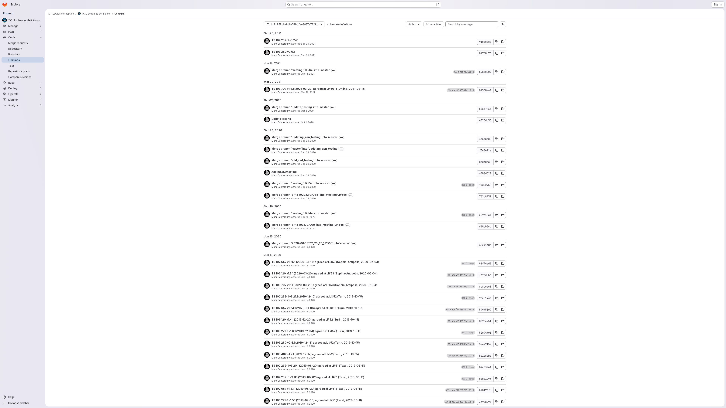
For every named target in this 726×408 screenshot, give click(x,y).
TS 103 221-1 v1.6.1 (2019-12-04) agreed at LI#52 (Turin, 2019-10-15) (316, 331)
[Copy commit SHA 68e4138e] (497, 245)
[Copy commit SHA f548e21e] (497, 150)
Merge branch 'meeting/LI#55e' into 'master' (300, 183)
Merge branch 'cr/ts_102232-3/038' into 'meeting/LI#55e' (309, 194)
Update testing (281, 118)
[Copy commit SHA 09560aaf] (497, 90)
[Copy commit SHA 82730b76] (497, 53)
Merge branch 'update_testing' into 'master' (300, 107)
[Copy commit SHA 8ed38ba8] (497, 162)
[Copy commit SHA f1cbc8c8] (497, 42)
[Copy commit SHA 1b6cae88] (497, 139)
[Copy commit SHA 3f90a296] (497, 402)
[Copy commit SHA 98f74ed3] (497, 263)
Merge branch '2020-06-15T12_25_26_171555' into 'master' (310, 243)
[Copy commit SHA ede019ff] (497, 379)
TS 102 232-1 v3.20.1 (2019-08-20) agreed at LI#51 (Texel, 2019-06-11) (318, 365)
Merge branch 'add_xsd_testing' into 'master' (301, 160)
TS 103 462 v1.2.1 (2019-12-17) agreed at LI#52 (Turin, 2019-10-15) (315, 354)
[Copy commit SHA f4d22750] (497, 185)
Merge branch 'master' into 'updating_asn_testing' (304, 148)
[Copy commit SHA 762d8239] (497, 196)
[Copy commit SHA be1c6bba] (497, 356)
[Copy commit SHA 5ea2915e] (497, 344)
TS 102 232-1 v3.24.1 (285, 40)
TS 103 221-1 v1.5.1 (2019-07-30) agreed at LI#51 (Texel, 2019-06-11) (316, 400)
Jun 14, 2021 (307, 73)
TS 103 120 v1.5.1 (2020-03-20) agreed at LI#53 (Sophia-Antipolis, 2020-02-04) (324, 273)
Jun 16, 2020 (308, 247)
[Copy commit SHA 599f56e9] (497, 310)
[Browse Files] (503, 42)
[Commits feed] (503, 24)
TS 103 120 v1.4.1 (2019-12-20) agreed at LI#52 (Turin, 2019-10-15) (315, 319)
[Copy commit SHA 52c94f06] (497, 333)
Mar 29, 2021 (308, 92)
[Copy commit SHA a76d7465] (497, 109)
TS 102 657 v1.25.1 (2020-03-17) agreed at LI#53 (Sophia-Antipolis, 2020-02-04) (325, 262)
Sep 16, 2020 (308, 217)
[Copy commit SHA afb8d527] (497, 173)
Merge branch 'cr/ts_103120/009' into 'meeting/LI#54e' (307, 224)
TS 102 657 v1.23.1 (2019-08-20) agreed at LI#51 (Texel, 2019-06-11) (316, 388)
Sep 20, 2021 (308, 43)
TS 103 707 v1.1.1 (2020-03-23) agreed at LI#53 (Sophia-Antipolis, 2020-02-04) (324, 285)
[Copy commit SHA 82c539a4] (497, 367)
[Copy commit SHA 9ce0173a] (497, 298)
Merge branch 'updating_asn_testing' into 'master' (304, 137)
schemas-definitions (339, 24)
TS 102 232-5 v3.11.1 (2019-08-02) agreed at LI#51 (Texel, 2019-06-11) (317, 377)
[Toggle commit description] (333, 70)
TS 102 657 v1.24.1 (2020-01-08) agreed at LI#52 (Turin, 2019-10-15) (316, 308)
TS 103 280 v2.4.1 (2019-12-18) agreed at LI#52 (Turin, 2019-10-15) (315, 342)
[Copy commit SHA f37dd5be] (497, 275)
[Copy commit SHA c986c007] (497, 72)
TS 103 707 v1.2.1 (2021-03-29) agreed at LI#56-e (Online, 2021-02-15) (318, 88)
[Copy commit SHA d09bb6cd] (497, 226)
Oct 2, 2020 (307, 110)
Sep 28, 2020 (308, 140)
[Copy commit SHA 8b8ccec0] (497, 287)
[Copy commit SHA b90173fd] (497, 390)
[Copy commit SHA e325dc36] (497, 120)
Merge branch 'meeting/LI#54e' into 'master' (300, 213)
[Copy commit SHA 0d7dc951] (497, 321)
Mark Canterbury (280, 43)
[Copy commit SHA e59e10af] (497, 215)
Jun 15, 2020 (308, 265)
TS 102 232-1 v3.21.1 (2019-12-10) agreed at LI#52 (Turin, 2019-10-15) (317, 296)
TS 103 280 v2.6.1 (283, 51)
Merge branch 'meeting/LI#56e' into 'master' (300, 70)
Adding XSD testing (284, 171)
